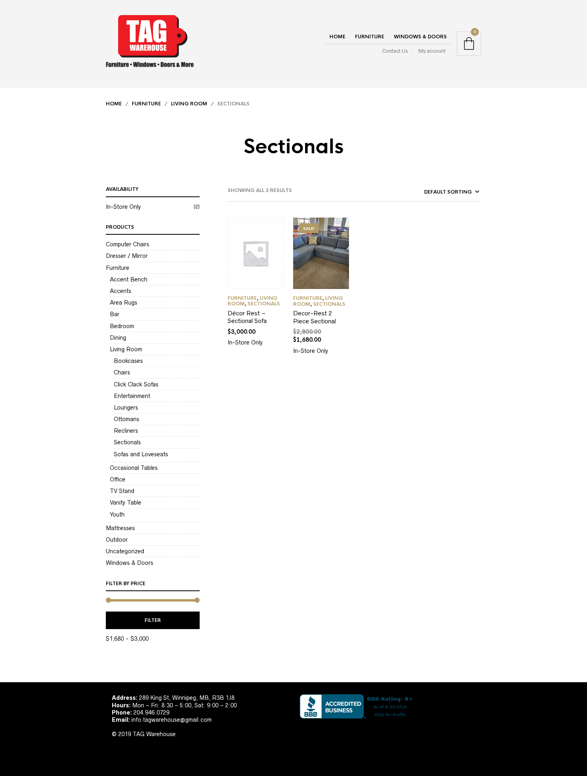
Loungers (126, 407)
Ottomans (126, 419)
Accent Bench (128, 279)
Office (117, 479)
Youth (117, 514)
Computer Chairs (127, 244)
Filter (153, 620)
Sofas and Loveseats (141, 454)
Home (337, 37)
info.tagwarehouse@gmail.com (171, 720)
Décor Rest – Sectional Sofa (247, 317)
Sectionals (127, 442)
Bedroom (122, 326)
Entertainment (132, 396)
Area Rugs (123, 302)
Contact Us (395, 51)
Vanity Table (125, 502)
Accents (120, 291)
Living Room (189, 104)
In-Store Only (123, 207)
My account (432, 51)
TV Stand (122, 491)
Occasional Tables (134, 468)
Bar (114, 314)
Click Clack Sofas (136, 384)
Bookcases (128, 361)
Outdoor (117, 539)
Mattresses (120, 528)
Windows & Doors (420, 37)
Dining (118, 338)
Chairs (122, 372)
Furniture (369, 37)
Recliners (126, 431)
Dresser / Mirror (127, 256)
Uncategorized (125, 551)
